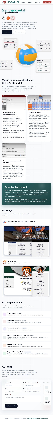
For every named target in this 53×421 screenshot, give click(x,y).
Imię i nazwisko (8, 382)
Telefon (6, 388)
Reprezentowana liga (27, 388)
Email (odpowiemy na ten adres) (30, 382)
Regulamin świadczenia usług (33, 418)
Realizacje (30, 2)
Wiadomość (8, 394)
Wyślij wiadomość (11, 405)
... (17, 18)
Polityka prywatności (43, 418)
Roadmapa (38, 2)
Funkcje (23, 2)
